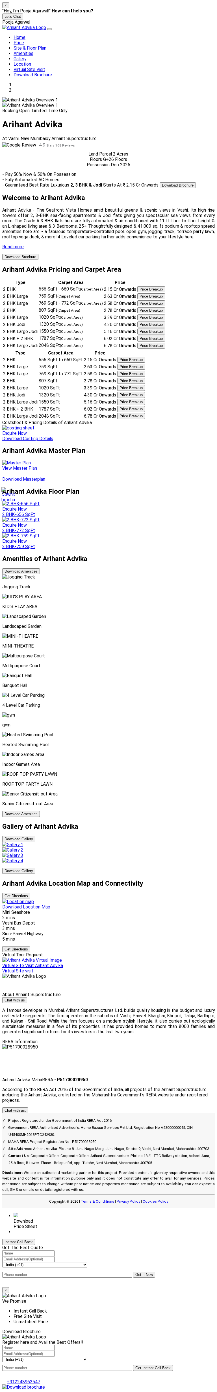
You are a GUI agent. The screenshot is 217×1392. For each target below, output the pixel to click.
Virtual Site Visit (29, 69)
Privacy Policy (128, 1201)
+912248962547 (30, 1231)
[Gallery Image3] (12, 855)
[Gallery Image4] (12, 860)
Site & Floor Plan (30, 48)
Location (22, 64)
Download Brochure (33, 74)
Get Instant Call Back (153, 1368)
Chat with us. (15, 1110)
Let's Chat (13, 16)
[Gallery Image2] (12, 850)
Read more (13, 246)
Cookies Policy (155, 1201)
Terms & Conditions (97, 1201)
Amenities (23, 53)
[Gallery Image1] (12, 844)
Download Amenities (21, 571)
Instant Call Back (19, 1242)
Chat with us (15, 1000)
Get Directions (16, 896)
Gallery (20, 58)
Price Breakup (151, 289)
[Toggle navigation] (49, 29)
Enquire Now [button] (14, 541)
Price (19, 42)
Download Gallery (19, 839)
